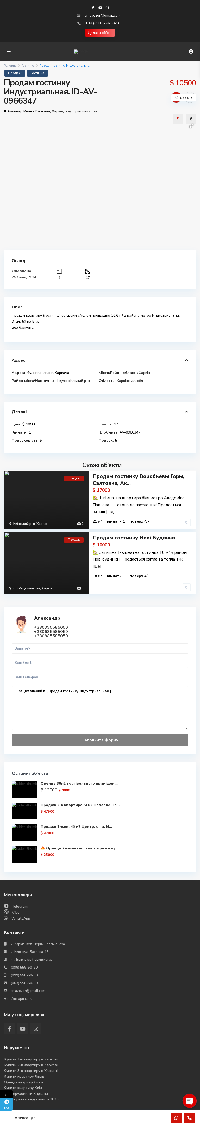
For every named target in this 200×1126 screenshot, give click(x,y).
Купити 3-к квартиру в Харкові (31, 1070)
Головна (10, 65)
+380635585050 (51, 631)
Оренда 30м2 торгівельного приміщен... (79, 783)
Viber (16, 912)
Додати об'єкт (100, 32)
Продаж (15, 73)
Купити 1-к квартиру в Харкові (31, 1059)
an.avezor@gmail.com (102, 15)
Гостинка (28, 65)
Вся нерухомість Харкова (26, 1093)
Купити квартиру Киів (23, 1087)
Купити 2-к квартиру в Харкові (31, 1065)
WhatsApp (20, 918)
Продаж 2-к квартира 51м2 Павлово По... (80, 805)
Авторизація (21, 998)
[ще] (110, 511)
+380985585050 (51, 636)
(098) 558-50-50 (24, 967)
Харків (57, 111)
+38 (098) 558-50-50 (102, 23)
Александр (47, 618)
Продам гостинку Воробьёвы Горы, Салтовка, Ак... (138, 480)
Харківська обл (130, 380)
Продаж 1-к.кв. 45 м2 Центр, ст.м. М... (76, 826)
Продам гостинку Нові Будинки (134, 537)
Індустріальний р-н (81, 111)
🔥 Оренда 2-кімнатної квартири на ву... (79, 848)
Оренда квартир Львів (23, 1082)
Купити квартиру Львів (24, 1076)
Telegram (20, 906)
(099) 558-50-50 (24, 975)
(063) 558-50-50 (24, 983)
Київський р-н (24, 523)
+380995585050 (51, 627)
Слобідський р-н (26, 588)
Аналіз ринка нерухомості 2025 (31, 1099)
